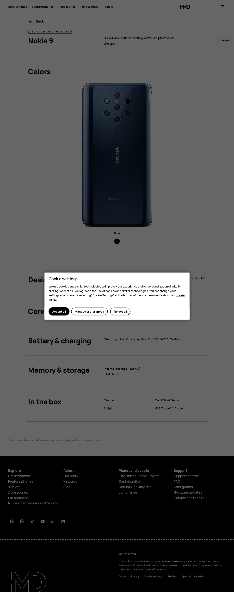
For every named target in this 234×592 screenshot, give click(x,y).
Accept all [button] (59, 311)
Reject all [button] (120, 311)
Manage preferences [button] (89, 311)
